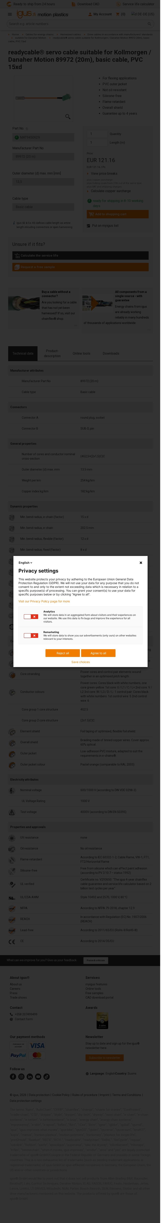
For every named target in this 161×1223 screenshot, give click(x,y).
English (24, 562)
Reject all (63, 653)
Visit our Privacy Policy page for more (44, 601)
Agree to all (98, 653)
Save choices (80, 662)
